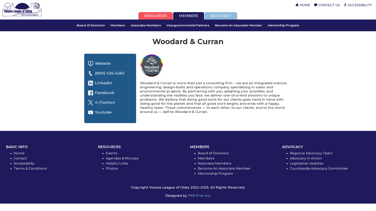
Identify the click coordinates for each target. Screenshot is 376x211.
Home (19, 153)
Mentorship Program (283, 25)
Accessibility (24, 163)
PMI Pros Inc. (199, 196)
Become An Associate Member (238, 25)
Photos (112, 168)
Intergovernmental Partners (188, 25)
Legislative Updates (306, 163)
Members (117, 25)
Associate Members (146, 25)
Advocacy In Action (306, 158)
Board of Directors (91, 25)
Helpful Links (117, 163)
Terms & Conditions (30, 168)
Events (111, 153)
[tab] (155, 16)
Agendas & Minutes (122, 158)
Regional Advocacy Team (311, 153)
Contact (20, 158)
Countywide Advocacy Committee (319, 168)
